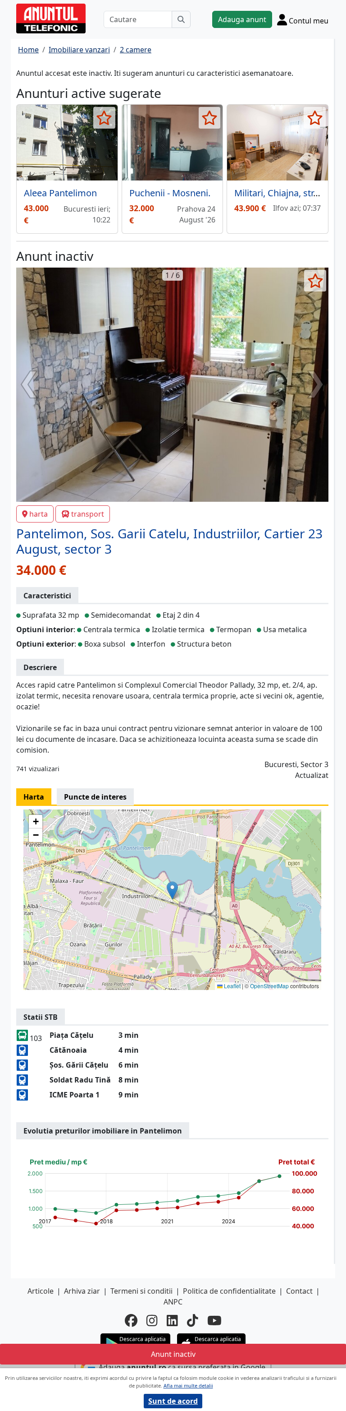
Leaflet (232, 986)
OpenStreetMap (269, 986)
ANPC (173, 1302)
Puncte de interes (95, 797)
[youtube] (214, 1320)
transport (87, 514)
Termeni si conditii (141, 1291)
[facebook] (131, 1320)
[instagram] (152, 1320)
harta (38, 514)
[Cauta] (181, 19)
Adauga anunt (242, 19)
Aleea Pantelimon (60, 193)
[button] (172, 890)
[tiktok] (192, 1320)
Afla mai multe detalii (188, 1385)
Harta (33, 797)
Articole (40, 1291)
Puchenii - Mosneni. (169, 193)
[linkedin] (172, 1320)
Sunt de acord (173, 1401)
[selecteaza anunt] (104, 118)
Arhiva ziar (82, 1291)
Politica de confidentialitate (229, 1291)
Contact (299, 1291)
